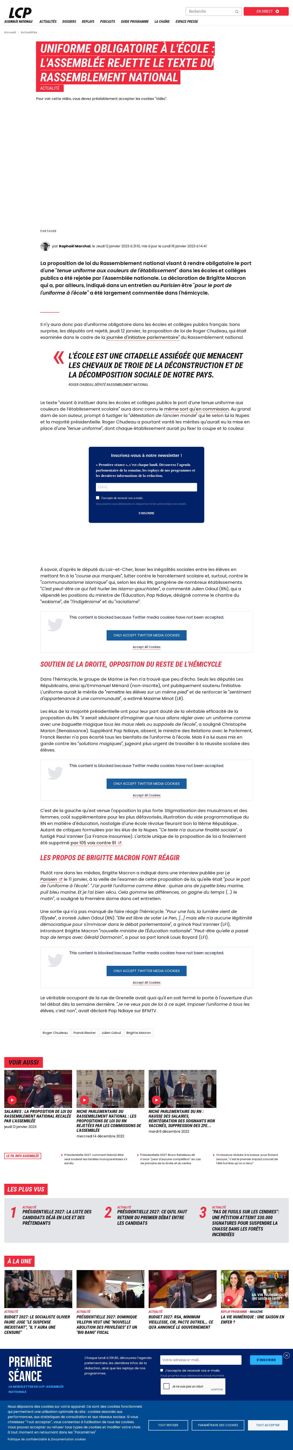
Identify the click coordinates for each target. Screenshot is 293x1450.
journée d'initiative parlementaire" (143, 337)
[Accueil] (18, 22)
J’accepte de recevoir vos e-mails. (192, 1373)
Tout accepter (267, 1425)
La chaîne (162, 22)
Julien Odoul (111, 1032)
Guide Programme (135, 22)
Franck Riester (85, 1032)
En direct (265, 11)
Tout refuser (168, 1425)
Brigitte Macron (139, 1032)
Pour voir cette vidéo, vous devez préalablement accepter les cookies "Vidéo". (101, 98)
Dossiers (69, 22)
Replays (88, 22)
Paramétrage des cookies (218, 1425)
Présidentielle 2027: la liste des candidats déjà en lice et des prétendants (57, 1217)
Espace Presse (187, 22)
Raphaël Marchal (75, 246)
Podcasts (107, 22)
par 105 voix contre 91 (93, 843)
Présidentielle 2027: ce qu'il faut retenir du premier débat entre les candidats (152, 1217)
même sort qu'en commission (196, 409)
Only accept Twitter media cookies (146, 635)
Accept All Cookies (146, 647)
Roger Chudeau (55, 1032)
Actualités (47, 22)
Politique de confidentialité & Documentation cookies (47, 1439)
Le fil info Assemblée (22, 1156)
